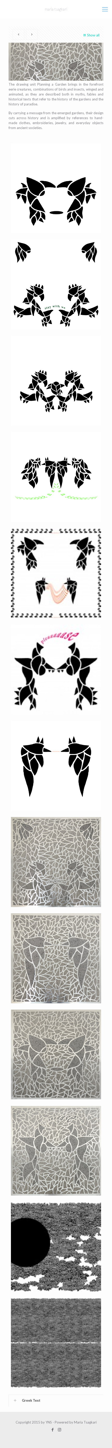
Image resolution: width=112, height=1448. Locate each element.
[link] (56, 1400)
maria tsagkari (56, 9)
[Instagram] (59, 1429)
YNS (49, 1422)
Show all (93, 35)
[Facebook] (52, 1429)
